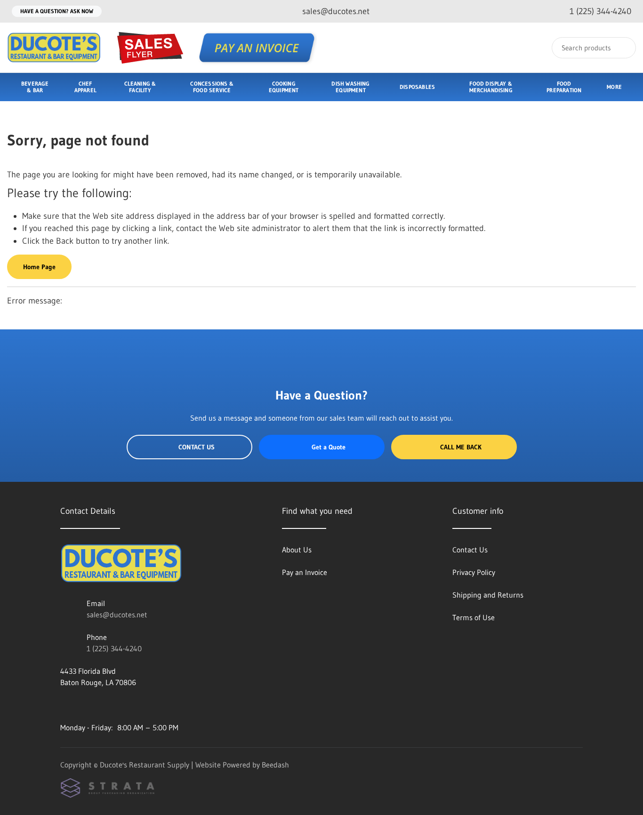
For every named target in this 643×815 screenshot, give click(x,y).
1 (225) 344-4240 (114, 648)
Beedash (275, 764)
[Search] (622, 47)
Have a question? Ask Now (56, 11)
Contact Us (196, 447)
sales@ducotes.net (117, 614)
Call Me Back (461, 447)
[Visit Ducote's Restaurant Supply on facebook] (64, 705)
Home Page (39, 267)
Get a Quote (329, 447)
